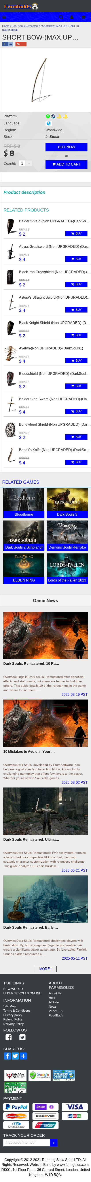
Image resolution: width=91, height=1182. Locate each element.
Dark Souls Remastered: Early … (30, 927)
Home (5, 26)
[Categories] (5, 17)
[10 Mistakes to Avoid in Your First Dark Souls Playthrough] (45, 723)
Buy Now (66, 147)
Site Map (9, 1006)
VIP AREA (56, 1011)
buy (78, 233)
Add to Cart (69, 164)
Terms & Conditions (16, 1010)
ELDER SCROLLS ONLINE (22, 993)
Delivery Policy (13, 1024)
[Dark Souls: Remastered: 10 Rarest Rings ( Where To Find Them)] (45, 635)
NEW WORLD (13, 989)
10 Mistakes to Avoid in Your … (29, 751)
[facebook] (8, 1038)
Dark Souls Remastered (25, 26)
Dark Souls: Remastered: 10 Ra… (31, 663)
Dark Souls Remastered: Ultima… (31, 839)
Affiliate (54, 1002)
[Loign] (75, 17)
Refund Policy (13, 1019)
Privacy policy (12, 1015)
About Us (55, 993)
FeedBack (56, 1015)
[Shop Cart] (86, 17)
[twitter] (22, 1038)
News (53, 1006)
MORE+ (45, 969)
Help (52, 997)
